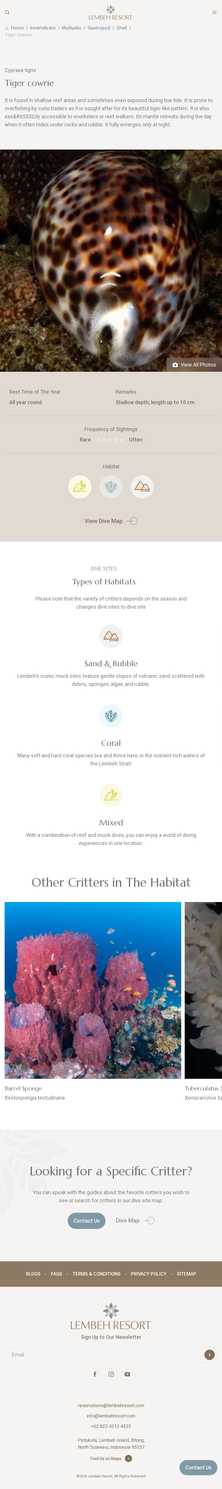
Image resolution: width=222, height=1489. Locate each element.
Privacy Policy (148, 1274)
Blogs (33, 1274)
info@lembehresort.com (111, 1416)
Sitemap (186, 1274)
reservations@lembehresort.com (111, 1405)
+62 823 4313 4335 (111, 1426)
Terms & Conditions (97, 1274)
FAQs (56, 1274)
